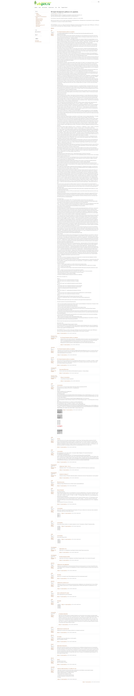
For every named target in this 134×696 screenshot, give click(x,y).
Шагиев (52, 635)
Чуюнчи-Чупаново (60, 490)
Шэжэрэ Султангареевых (65, 377)
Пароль (36, 34)
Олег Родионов (53, 547)
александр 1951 (53, 367)
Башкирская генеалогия (39, 19)
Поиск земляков (44, 7)
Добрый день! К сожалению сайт (63, 628)
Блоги (56, 7)
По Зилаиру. (59, 636)
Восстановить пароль (38, 41)
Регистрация (37, 40)
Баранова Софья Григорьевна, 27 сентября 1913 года (66, 668)
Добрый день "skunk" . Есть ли (65, 466)
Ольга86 (52, 357)
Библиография (38, 26)
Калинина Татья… (54, 336)
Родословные (38, 23)
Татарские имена (51, 7)
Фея (56, 13)
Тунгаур (58, 438)
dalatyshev (52, 563)
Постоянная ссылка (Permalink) (52, 34)
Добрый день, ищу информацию (63, 564)
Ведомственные (38, 15)
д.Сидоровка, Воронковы (63, 613)
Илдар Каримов (54, 464)
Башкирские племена (39, 20)
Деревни (36, 7)
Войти (59, 7)
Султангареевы (60, 385)
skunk (52, 383)
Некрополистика (38, 22)
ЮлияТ (52, 644)
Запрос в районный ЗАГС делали (63, 592)
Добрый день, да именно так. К (63, 582)
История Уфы (38, 21)
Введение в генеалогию (39, 18)
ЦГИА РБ (37, 14)
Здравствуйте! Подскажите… (62, 645)
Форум (40, 7)
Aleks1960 (53, 347)
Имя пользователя (37, 31)
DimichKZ (53, 667)
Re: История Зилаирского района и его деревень (65, 31)
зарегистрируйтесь (64, 333)
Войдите (58, 333)
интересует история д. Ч (64, 474)
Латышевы (59, 574)
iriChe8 (52, 627)
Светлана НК (53, 612)
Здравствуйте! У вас (63, 548)
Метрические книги (60, 482)
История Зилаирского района (64, 556)
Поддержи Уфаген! (64, 7)
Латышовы (59, 600)
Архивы (37, 13)
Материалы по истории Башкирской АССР (41, 17)
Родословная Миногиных (64, 369)
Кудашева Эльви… (54, 375)
